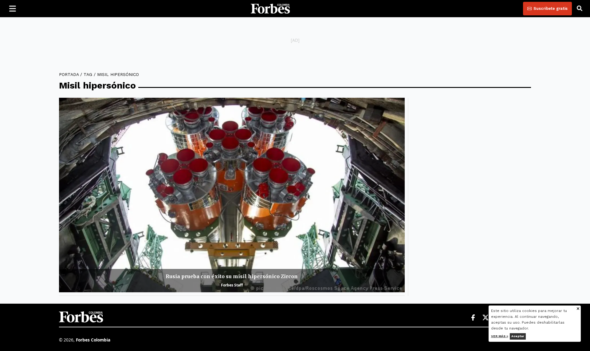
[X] (486, 318)
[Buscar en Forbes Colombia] (579, 9)
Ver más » (499, 336)
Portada (69, 74)
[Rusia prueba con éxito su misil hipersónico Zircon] (232, 195)
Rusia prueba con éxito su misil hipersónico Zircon (232, 276)
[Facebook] (473, 318)
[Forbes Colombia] (270, 9)
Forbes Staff (232, 285)
